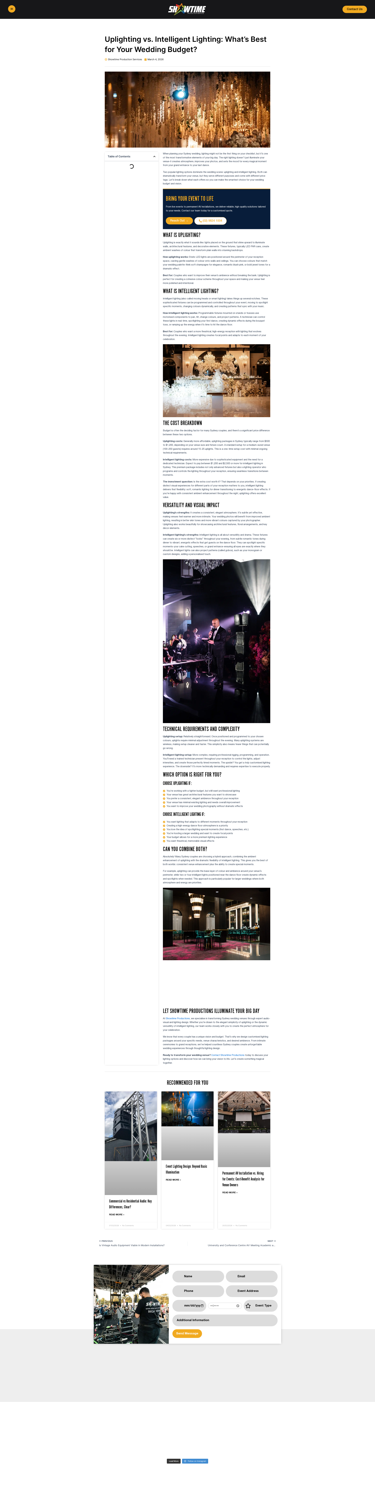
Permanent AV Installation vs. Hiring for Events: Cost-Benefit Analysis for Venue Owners (243, 1179)
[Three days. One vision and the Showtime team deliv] (157, 1439)
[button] (154, 156)
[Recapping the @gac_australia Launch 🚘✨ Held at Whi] (97, 1439)
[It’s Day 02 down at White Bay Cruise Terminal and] (217, 1439)
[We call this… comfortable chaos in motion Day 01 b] (278, 1439)
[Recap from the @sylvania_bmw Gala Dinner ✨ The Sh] (338, 1439)
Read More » (116, 1215)
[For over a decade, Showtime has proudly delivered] (36, 1439)
